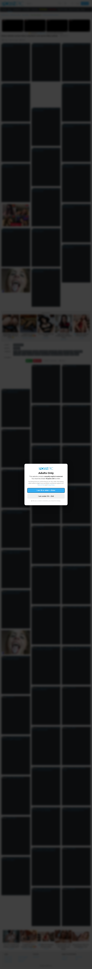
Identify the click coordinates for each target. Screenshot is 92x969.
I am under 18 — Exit (46, 496)
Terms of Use (41, 485)
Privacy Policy (50, 485)
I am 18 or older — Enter (46, 490)
